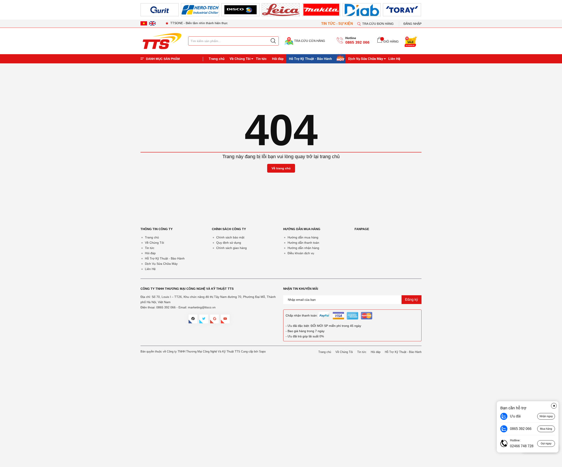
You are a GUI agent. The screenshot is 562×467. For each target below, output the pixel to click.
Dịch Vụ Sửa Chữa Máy (365, 59)
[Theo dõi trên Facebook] (193, 319)
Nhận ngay (546, 416)
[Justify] (273, 41)
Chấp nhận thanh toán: (302, 315)
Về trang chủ (281, 168)
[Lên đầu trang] (554, 92)
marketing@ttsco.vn (202, 307)
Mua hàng (546, 428)
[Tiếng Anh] (152, 23)
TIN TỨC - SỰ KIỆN (337, 23)
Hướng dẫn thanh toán (303, 242)
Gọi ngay (546, 443)
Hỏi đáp (278, 59)
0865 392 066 (357, 42)
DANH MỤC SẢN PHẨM (163, 59)
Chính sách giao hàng (231, 248)
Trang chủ (216, 59)
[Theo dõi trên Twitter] (203, 319)
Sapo (262, 351)
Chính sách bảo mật (230, 237)
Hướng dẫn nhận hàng (303, 248)
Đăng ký (411, 299)
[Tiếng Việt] (143, 23)
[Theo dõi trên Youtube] (225, 319)
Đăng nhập (412, 23)
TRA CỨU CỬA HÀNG (309, 41)
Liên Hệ (394, 59)
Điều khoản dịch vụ (301, 253)
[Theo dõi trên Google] (214, 319)
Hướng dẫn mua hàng (303, 237)
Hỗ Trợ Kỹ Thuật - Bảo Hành (310, 59)
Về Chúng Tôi (240, 59)
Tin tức (261, 59)
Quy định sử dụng (228, 242)
